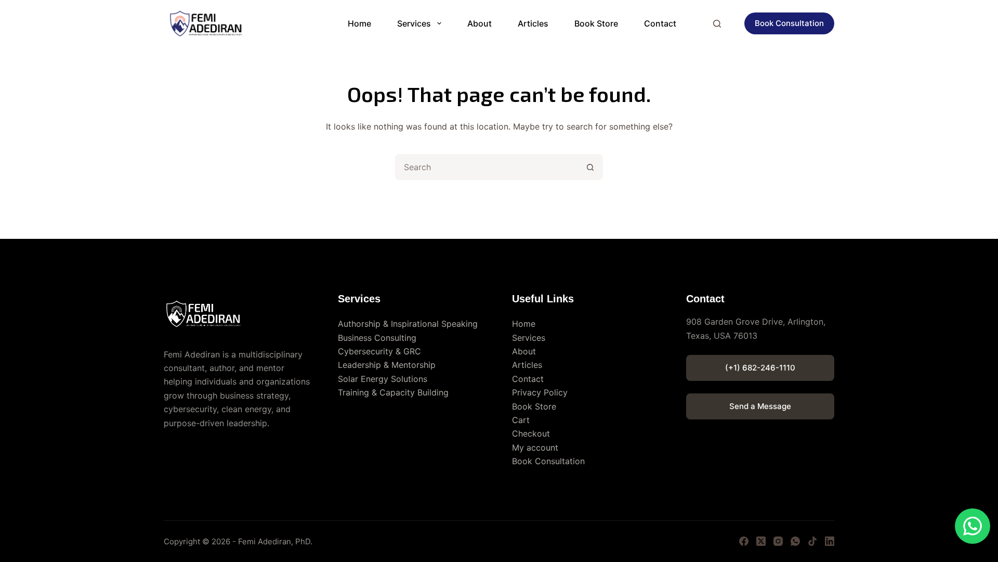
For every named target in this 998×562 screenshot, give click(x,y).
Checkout (531, 433)
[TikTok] (812, 541)
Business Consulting (377, 338)
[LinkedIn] (829, 541)
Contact (660, 23)
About (479, 23)
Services (414, 23)
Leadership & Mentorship (387, 365)
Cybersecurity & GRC (379, 351)
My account (535, 447)
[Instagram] (778, 541)
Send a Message (760, 406)
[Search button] (590, 167)
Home (359, 23)
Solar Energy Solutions (382, 379)
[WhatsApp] (795, 541)
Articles (533, 23)
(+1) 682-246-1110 (760, 368)
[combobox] (487, 167)
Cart (521, 420)
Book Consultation (789, 23)
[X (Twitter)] (761, 541)
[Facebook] (743, 541)
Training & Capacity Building (393, 392)
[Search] (717, 24)
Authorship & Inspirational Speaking (408, 323)
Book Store (596, 23)
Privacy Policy (540, 392)
